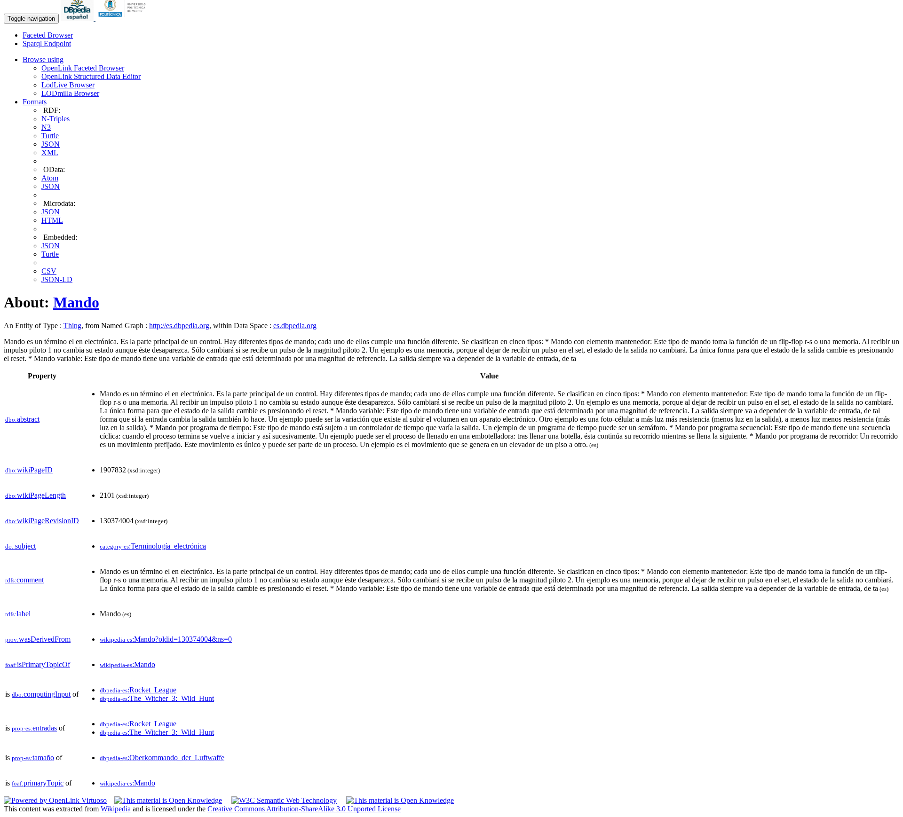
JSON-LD (56, 279)
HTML (52, 220)
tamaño (33, 758)
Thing (72, 326)
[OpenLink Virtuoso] (55, 800)
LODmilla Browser (70, 93)
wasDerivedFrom (38, 639)
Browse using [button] (43, 59)
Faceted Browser (48, 35)
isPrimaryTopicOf (37, 664)
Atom (49, 178)
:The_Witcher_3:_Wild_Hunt (157, 698)
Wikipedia (116, 809)
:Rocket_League (138, 690)
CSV (48, 271)
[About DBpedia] (78, 18)
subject (20, 546)
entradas (34, 728)
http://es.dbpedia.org (179, 326)
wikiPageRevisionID (42, 521)
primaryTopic (37, 783)
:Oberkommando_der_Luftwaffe (162, 758)
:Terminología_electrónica (153, 546)
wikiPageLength (35, 495)
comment (24, 580)
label (18, 614)
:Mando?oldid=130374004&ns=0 (166, 639)
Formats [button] (35, 102)
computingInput (41, 694)
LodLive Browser (68, 85)
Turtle (50, 136)
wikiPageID (29, 470)
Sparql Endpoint (47, 43)
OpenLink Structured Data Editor (91, 76)
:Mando (127, 664)
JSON (50, 144)
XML (49, 153)
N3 (46, 127)
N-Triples (55, 119)
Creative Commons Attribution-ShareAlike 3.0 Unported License (304, 809)
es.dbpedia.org (295, 326)
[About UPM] (123, 18)
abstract (22, 419)
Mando (76, 302)
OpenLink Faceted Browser (82, 68)
